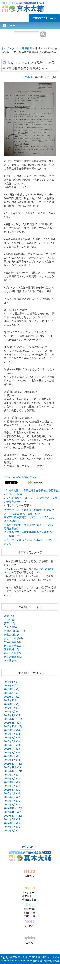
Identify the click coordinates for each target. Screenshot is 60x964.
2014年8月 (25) (12, 823)
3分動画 (29, 926)
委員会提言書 (29, 899)
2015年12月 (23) (13, 763)
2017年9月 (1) (11, 704)
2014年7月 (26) (12, 827)
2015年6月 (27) (12, 786)
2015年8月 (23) (12, 778)
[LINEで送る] (35, 482)
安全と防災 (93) (13, 634)
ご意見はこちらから (44, 18)
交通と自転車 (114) (14, 631)
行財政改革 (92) (13, 645)
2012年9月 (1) (11, 830)
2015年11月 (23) (13, 767)
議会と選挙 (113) (13, 657)
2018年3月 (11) (12, 696)
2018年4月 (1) (11, 693)
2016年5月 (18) (12, 745)
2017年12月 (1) (12, 700)
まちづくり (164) (13, 638)
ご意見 (29, 942)
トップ (5, 48)
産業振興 (27, 48)
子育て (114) (11, 627)
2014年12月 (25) (13, 808)
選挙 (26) (9, 616)
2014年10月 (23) (13, 815)
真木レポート (29, 892)
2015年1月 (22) (12, 804)
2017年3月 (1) (11, 708)
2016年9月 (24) (12, 730)
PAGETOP (27, 847)
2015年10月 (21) (13, 771)
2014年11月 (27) (13, 812)
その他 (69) (10, 660)
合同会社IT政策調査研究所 (46, 960)
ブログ (15, 48)
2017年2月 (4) (11, 711)
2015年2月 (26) (12, 801)
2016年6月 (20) (12, 741)
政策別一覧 (29, 912)
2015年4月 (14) (12, 793)
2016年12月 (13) (13, 719)
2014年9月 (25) (12, 819)
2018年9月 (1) (11, 689)
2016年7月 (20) (12, 737)
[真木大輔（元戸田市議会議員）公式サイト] (23, 10)
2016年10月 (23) (13, 726)
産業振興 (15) (11, 649)
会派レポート (29, 896)
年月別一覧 (29, 916)
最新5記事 (29, 909)
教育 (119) (9, 623)
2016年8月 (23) (12, 734)
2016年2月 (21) (12, 756)
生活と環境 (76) (13, 642)
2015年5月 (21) (12, 789)
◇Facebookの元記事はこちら (20, 477)
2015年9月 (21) (12, 775)
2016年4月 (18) (12, 748)
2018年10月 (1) (12, 685)
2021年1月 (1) (11, 682)
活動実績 (29, 876)
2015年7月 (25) (12, 782)
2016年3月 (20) (12, 752)
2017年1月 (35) (12, 715)
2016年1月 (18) (12, 760)
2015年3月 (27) (12, 797)
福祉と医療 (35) (13, 653)
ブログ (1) (9, 619)
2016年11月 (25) (13, 722)
